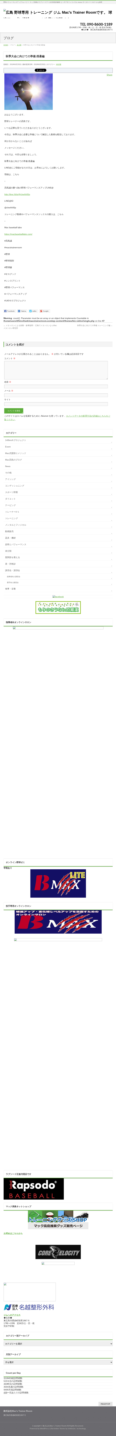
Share (109, 75)
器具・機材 (10, 538)
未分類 (58, 64)
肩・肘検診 (10, 564)
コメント (9, 358)
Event (8, 446)
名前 (7, 382)
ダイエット (10, 499)
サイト (7, 399)
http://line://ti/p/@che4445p (17, 194)
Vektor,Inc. (72, 1429)
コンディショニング (14, 485)
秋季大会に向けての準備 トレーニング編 (95, 325)
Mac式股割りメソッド (15, 453)
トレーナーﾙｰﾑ (12, 512)
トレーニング (11, 518)
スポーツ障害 (11, 492)
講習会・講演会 (12, 570)
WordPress (44, 1429)
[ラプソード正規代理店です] (34, 1198)
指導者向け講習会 (13, 576)
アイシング (10, 479)
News (7, 466)
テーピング (10, 505)
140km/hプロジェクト (15, 440)
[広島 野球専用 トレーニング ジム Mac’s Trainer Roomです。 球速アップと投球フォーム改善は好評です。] (58, 15)
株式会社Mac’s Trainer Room (54, 1426)
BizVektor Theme (58, 1429)
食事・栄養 (10, 589)
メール (8, 390)
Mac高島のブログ (13, 460)
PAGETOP (105, 1404)
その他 (8, 472)
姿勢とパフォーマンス (15, 544)
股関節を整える (12, 557)
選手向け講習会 (13, 582)
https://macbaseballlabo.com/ (18, 234)
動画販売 (9, 531)
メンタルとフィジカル (15, 525)
